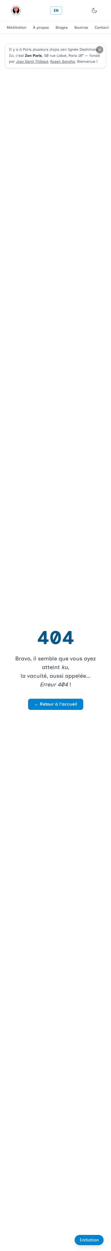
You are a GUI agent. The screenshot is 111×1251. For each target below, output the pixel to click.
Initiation (89, 1240)
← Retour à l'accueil (55, 704)
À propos (41, 27)
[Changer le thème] (94, 10)
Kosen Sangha (62, 61)
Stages (62, 27)
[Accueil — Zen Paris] (16, 10)
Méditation (16, 27)
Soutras (81, 27)
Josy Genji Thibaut (32, 61)
